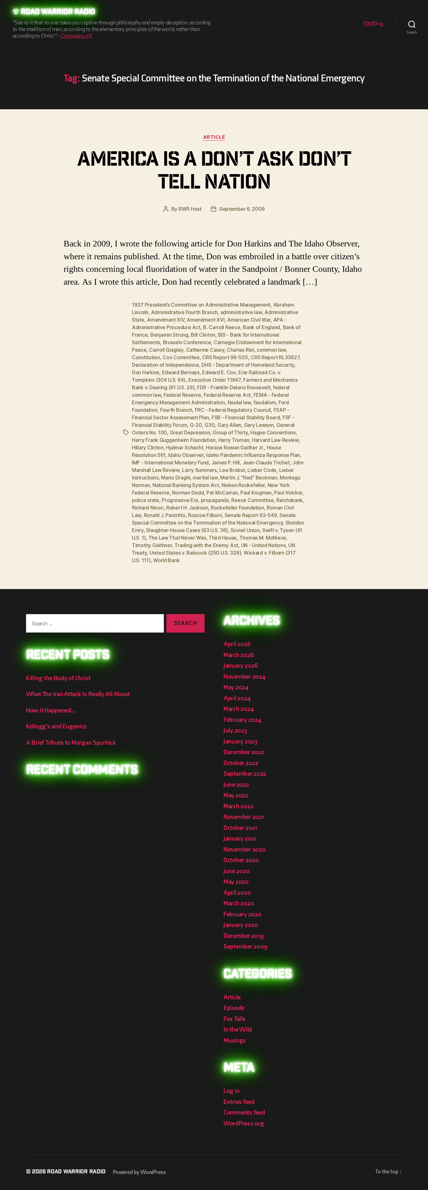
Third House (223, 538)
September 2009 (245, 946)
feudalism (264, 402)
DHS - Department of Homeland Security (247, 365)
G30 (210, 425)
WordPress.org (243, 1123)
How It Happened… (51, 710)
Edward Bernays (181, 372)
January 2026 (240, 666)
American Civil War (248, 320)
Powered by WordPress (139, 1172)
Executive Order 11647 (214, 380)
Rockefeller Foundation (237, 507)
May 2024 (235, 687)
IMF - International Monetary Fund (170, 462)
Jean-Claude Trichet (266, 462)
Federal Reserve (182, 395)
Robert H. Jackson (187, 507)
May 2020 (236, 882)
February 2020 (242, 914)
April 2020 (237, 893)
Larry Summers (199, 470)
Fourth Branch (176, 410)
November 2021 (243, 817)
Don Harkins (145, 372)
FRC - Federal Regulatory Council (233, 410)
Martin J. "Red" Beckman (248, 477)
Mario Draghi (175, 477)
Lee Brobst (232, 470)
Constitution (146, 357)
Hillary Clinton (148, 447)
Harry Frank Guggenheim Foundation (174, 440)
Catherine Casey (205, 350)
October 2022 (240, 763)
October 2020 (241, 860)
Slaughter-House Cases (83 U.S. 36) (187, 530)
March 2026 (238, 655)
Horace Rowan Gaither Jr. (235, 447)
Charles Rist (240, 350)
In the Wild (237, 1029)
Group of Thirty (230, 432)
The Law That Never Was (177, 538)
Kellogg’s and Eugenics (56, 726)
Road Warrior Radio (58, 12)
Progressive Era (180, 500)
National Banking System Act (186, 485)
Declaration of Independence (165, 365)
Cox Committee (181, 357)
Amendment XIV (165, 320)
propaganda (215, 500)
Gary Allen (229, 425)
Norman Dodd (188, 492)
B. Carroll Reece (221, 327)
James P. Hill (225, 462)
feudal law (239, 402)
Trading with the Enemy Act (206, 545)
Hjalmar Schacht (184, 447)
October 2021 (240, 828)
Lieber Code (262, 470)
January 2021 (240, 838)
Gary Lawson (259, 425)
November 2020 (244, 849)
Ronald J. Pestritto (164, 515)
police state (145, 500)
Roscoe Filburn (205, 515)
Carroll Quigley (166, 350)
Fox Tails (234, 1019)
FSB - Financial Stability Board (245, 417)
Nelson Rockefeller (243, 485)
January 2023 (240, 741)
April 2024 (236, 698)
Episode (233, 1008)
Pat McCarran (222, 492)
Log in (231, 1091)
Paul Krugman (256, 492)
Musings (234, 1040)
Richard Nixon (148, 507)
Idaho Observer (186, 455)
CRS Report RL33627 (275, 357)
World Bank (166, 560)
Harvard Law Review (275, 440)
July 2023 (235, 730)
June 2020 (236, 871)
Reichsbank (289, 500)
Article (214, 137)
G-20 (196, 425)
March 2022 (238, 806)
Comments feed (244, 1112)
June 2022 (236, 785)
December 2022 (243, 752)
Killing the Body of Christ (58, 678)
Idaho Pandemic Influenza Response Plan (253, 455)
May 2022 (235, 795)
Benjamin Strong (169, 335)
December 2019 (243, 936)
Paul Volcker (288, 492)
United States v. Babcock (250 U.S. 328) (195, 553)
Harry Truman (233, 440)
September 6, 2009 (242, 209)
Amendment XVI (206, 320)
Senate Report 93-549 (251, 515)
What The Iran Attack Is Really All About (78, 694)
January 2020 (240, 925)
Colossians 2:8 (76, 36)
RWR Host (190, 209)
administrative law (241, 312)
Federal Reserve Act (227, 395)
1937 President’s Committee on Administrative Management (201, 305)
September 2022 (244, 774)
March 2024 (238, 709)
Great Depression (190, 432)
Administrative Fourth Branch (184, 312)
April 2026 (236, 644)
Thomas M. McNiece (262, 538)
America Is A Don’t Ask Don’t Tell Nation (214, 173)
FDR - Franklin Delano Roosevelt (233, 387)
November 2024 (244, 676)
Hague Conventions (272, 432)
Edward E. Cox (219, 372)
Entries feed (239, 1102)
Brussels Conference (187, 342)
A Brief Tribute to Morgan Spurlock (71, 743)
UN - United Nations (263, 545)
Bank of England (261, 327)
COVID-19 (373, 24)
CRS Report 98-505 (225, 357)
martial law (205, 477)
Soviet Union (245, 530)
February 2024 (242, 720)
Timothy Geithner (152, 545)
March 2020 (238, 903)
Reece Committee (252, 500)
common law (271, 350)
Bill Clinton (203, 335)
